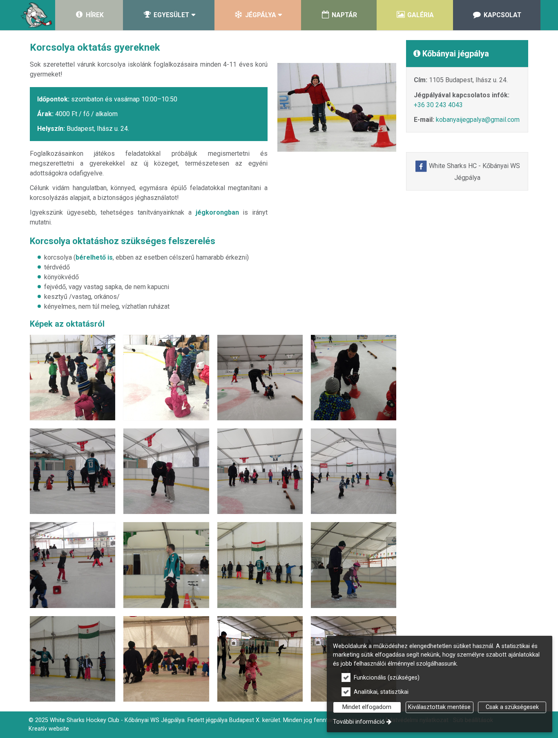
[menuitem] (36, 15)
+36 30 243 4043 (438, 105)
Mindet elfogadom (366, 707)
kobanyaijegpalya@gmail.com (478, 119)
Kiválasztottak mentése (439, 707)
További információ (359, 721)
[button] (168, 15)
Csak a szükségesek (512, 707)
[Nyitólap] (36, 15)
